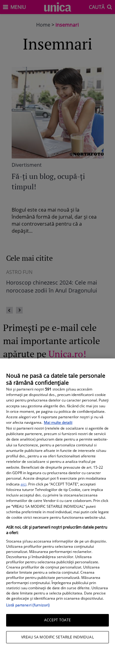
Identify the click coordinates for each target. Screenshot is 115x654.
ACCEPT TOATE (57, 620)
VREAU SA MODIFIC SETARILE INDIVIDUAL (57, 637)
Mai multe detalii (58, 422)
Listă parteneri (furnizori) (28, 605)
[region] (57, 506)
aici (23, 484)
